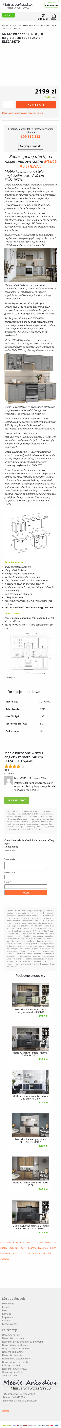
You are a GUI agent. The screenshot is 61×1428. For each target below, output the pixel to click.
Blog (4, 1310)
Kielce (53, 1247)
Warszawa (5, 1242)
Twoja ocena (9, 850)
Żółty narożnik (9, 1375)
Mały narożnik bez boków (16, 1348)
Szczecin (13, 1247)
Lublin (3, 1247)
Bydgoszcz (50, 1242)
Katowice (5, 1258)
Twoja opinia (9, 859)
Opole (19, 1253)
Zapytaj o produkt (30, 146)
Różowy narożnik (11, 1365)
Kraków (17, 1242)
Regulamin (7, 1317)
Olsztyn (37, 1253)
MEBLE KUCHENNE (38, 164)
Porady (6, 1320)
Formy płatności (10, 1323)
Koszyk (6, 1307)
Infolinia (51, 4)
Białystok (43, 1247)
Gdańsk (47, 1253)
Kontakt (6, 1313)
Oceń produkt (17, 800)
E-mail (7, 882)
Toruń (27, 1253)
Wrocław (38, 1242)
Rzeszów (31, 1247)
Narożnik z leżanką (12, 1355)
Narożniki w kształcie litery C (17, 1358)
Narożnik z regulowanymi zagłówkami (22, 1341)
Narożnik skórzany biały (15, 1362)
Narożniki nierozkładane (15, 1345)
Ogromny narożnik (12, 1334)
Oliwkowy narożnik (12, 1372)
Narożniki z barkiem (13, 1338)
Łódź (22, 1247)
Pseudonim (9, 872)
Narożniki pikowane (13, 1351)
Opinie (5, 1410)
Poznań (27, 1242)
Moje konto (8, 1303)
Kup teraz (35, 104)
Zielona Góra (7, 1253)
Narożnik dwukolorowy (14, 1368)
